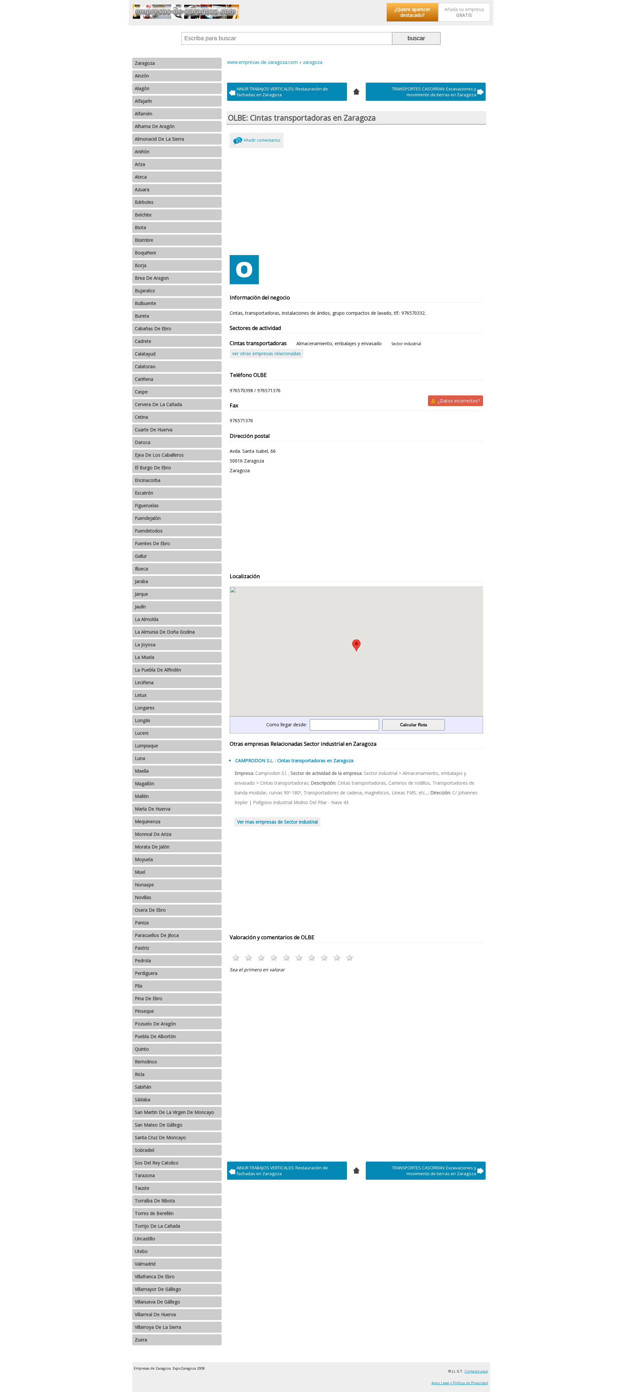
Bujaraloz (145, 290)
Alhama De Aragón (155, 126)
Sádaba (142, 1099)
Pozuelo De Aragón (155, 1024)
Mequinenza (147, 821)
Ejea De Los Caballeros (159, 455)
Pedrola (143, 960)
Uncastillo (145, 1238)
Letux (140, 695)
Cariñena (144, 379)
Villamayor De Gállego (158, 1289)
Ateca (141, 177)
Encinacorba (147, 480)
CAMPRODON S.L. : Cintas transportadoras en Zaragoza (294, 760)
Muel (140, 872)
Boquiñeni (145, 253)
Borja (140, 265)
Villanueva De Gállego (157, 1302)
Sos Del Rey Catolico (157, 1163)
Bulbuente (145, 303)
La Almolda (146, 619)
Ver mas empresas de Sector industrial (277, 822)
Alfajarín (143, 101)
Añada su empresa (464, 12)
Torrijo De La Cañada (157, 1226)
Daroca (142, 442)
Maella (142, 771)
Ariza (140, 164)
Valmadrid (145, 1264)
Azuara (142, 189)
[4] (356, 91)
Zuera (141, 1340)
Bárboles (144, 202)
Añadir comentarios (262, 140)
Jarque (141, 594)
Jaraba (141, 581)
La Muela (144, 657)
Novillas (143, 897)
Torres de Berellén (154, 1213)
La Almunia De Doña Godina (165, 632)
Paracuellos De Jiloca (157, 935)
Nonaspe (144, 885)
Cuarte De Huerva (153, 430)
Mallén (142, 796)
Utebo (141, 1251)
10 (349, 957)
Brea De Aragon (152, 278)
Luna (140, 758)
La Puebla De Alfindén (158, 670)
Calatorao (145, 366)
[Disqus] (356, 1065)
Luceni (141, 733)
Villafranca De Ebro (155, 1276)
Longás (142, 720)
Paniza (142, 922)
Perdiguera (146, 973)
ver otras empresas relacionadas (266, 353)
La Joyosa (145, 644)
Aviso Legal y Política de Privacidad (460, 1383)
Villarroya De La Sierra (158, 1327)
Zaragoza (145, 63)
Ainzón (142, 76)
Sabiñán (143, 1087)
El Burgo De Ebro (153, 467)
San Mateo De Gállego (158, 1125)
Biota (140, 227)
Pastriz (142, 948)
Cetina (141, 417)
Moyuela (144, 859)
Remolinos (146, 1062)
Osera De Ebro (150, 910)
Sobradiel (144, 1150)
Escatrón (144, 493)
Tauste (142, 1188)
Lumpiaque (146, 746)
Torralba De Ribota (155, 1201)
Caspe (141, 392)
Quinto (142, 1049)
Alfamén (143, 114)
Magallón (144, 783)
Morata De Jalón (152, 847)
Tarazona (145, 1175)
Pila (138, 986)
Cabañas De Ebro (153, 328)
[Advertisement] (356, 200)
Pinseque (144, 1011)
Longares (145, 708)
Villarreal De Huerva (155, 1314)
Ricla (139, 1074)
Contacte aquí (476, 1371)
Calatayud (145, 354)
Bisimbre (144, 240)
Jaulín (140, 606)
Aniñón (142, 151)
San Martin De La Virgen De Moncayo (174, 1112)
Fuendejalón (148, 518)
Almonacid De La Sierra (159, 139)
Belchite (143, 215)
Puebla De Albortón (155, 1036)
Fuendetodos (149, 531)
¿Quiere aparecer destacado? (412, 12)
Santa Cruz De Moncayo (160, 1137)
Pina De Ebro (148, 998)
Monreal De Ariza (153, 834)
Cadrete (143, 341)
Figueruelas (147, 505)
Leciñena (144, 682)
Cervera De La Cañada (158, 404)
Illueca (141, 569)
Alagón (142, 88)
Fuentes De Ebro (152, 543)
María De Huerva (152, 809)
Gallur (141, 556)
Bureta (142, 316)
